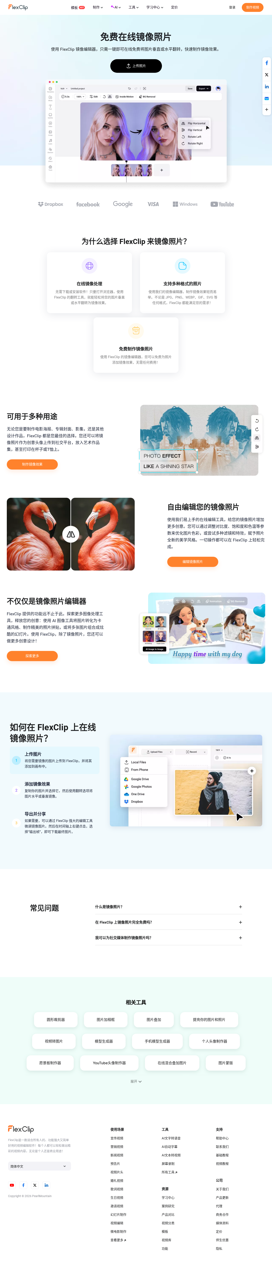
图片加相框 (106, 1020)
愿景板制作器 (50, 1063)
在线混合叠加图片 (172, 1063)
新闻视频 (116, 1155)
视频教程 (222, 1164)
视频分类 (168, 1223)
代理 (219, 1206)
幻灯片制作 (118, 1215)
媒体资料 (222, 1223)
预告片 (115, 1164)
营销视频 (116, 1147)
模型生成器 (104, 1041)
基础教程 (222, 1155)
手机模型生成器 (157, 1041)
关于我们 (222, 1189)
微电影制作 (118, 1232)
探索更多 (32, 656)
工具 (132, 7)
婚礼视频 (116, 1181)
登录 (232, 7)
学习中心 (153, 7)
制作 (96, 7)
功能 (165, 1249)
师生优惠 (222, 1240)
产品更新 (222, 1198)
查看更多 (116, 1240)
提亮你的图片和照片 (209, 1020)
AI (116, 7)
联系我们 (222, 1147)
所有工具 (168, 1172)
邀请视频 (116, 1206)
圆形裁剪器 (56, 1020)
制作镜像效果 (32, 464)
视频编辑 (116, 1223)
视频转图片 (54, 1041)
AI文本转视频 (171, 1155)
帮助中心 (222, 1138)
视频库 (166, 1240)
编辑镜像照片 (193, 562)
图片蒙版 (225, 1063)
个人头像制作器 (214, 1041)
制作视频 (252, 7)
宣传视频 (116, 1138)
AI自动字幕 (169, 1147)
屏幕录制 (168, 1164)
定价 (174, 7)
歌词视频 (116, 1189)
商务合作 (222, 1215)
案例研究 (168, 1206)
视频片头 (116, 1172)
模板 (74, 8)
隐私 (219, 1249)
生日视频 (116, 1198)
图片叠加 (154, 1020)
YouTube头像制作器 (109, 1063)
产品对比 (168, 1215)
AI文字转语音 (171, 1138)
